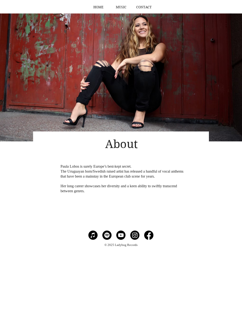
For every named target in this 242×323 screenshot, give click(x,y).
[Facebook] (148, 235)
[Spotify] (107, 235)
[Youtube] (120, 235)
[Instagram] (134, 235)
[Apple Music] (93, 235)
